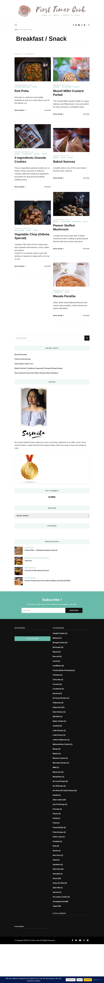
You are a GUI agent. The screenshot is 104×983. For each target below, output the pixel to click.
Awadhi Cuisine (59, 633)
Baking (17, 154)
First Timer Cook (34, 940)
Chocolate (57, 679)
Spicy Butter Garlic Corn (24, 364)
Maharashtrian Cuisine (33, 558)
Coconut (56, 684)
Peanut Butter (58, 827)
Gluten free (66, 87)
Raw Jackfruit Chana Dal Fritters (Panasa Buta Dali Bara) (36, 373)
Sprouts (56, 892)
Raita (55, 846)
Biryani (55, 652)
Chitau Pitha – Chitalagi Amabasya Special (41, 550)
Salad (55, 860)
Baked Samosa (64, 161)
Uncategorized (30, 567)
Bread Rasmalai (21, 354)
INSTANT (37, 154)
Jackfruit (56, 726)
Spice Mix (56, 888)
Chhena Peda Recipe (23, 359)
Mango (55, 749)
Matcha (55, 753)
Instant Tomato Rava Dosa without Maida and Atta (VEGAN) (47, 580)
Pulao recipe (57, 837)
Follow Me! (33, 638)
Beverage (56, 647)
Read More (19, 110)
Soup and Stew (58, 883)
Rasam (55, 850)
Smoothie (56, 874)
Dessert (56, 87)
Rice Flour (57, 855)
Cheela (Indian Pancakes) (62, 670)
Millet (55, 767)
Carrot (55, 661)
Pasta (55, 823)
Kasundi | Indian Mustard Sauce (37, 570)
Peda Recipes (58, 832)
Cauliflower (57, 666)
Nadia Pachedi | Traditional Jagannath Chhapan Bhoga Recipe (39, 368)
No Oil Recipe (58, 786)
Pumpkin (56, 841)
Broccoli (56, 656)
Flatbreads (57, 292)
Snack (63, 157)
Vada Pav (28, 561)
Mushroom (77, 221)
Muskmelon (57, 777)
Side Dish (56, 869)
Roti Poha (22, 91)
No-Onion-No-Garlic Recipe (63, 790)
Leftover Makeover (22, 87)
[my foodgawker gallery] (71, 919)
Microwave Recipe (60, 763)
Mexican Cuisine (59, 758)
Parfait (76, 87)
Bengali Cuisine (59, 642)
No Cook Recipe (59, 781)
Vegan (34, 87)
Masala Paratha (64, 296)
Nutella (55, 795)
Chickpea (56, 675)
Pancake (56, 809)
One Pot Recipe (59, 804)
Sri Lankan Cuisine (60, 897)
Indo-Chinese (58, 712)
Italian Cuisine (58, 721)
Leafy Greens (58, 735)
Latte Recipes (58, 730)
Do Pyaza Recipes (60, 698)
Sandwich (45, 558)
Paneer (55, 813)
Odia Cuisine (19, 230)
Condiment (57, 689)
